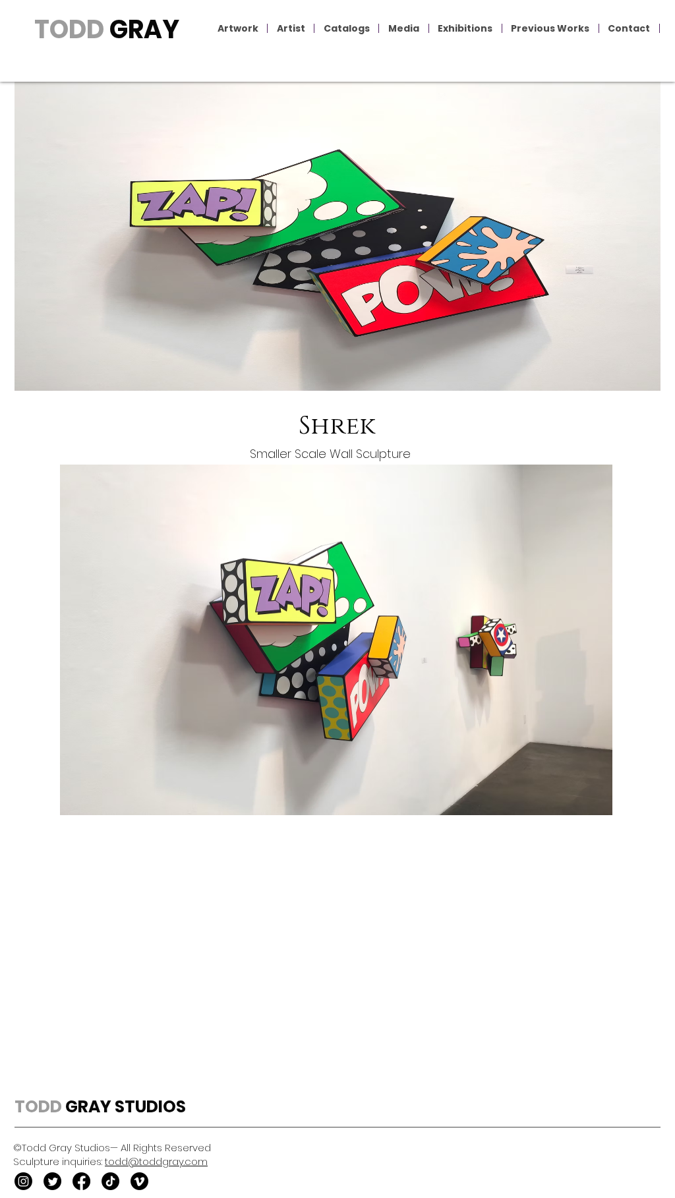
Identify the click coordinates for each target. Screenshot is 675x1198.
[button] (238, 28)
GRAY (141, 29)
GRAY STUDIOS (124, 1106)
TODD (69, 29)
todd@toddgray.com (156, 1161)
